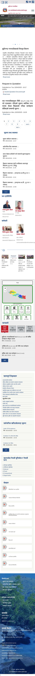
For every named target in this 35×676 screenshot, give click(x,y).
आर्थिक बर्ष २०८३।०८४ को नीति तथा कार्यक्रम (15, 346)
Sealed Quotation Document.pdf (14, 92)
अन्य (5, 360)
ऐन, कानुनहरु (13, 329)
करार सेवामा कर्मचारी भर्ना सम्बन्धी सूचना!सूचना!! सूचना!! (17, 16)
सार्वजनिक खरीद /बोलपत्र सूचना (11, 584)
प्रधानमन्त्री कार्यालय (7, 380)
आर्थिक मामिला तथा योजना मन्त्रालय (11, 411)
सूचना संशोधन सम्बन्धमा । (10, 139)
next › (27, 124)
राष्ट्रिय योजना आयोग (7, 386)
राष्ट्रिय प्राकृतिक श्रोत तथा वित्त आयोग (12, 384)
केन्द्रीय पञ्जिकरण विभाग (8, 388)
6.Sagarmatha (7, 475)
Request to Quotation (11, 84)
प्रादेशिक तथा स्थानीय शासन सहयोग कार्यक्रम (13, 392)
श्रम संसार (5, 396)
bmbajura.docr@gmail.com (8, 655)
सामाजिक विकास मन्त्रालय (8, 409)
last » (18, 127)
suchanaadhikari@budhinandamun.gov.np (12, 648)
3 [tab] (17, 44)
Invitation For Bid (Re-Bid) (10, 435)
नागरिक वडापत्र (7, 606)
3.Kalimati (5, 469)
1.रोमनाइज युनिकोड (7, 465)
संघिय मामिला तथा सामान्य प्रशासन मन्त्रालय (13, 382)
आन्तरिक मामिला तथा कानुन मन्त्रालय (11, 407)
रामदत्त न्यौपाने (21, 234)
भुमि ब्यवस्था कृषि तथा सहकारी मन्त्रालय (12, 416)
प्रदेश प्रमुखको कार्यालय (8, 401)
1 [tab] (13, 44)
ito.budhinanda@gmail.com (8, 653)
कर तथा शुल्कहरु (7, 590)
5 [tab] (21, 44)
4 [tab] (19, 44)
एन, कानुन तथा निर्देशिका (9, 587)
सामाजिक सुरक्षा (7, 603)
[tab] (17, 489)
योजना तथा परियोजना (29, 329)
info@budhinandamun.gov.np (9, 643)
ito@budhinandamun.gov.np (9, 645)
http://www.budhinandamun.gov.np (14, 658)
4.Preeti (5, 471)
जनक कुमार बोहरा (8, 210)
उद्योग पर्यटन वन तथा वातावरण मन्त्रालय (12, 413)
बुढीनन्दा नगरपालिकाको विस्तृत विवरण (15, 49)
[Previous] (2, 35)
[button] (17, 489)
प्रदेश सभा (5, 403)
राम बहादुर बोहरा (20, 211)
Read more (6, 77)
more (5, 192)
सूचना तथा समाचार (8, 581)
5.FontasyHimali (7, 473)
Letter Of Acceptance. (9, 428)
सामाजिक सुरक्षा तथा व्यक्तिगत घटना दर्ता (12, 390)
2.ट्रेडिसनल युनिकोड (7, 467)
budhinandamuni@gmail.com (9, 650)
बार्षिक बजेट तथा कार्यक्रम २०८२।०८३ (13, 353)
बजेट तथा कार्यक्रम (5, 329)
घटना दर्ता (5, 600)
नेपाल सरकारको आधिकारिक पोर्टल (10, 394)
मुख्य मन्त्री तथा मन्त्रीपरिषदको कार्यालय (12, 405)
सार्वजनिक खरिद (21, 329)
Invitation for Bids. (8, 443)
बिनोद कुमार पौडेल (8, 232)
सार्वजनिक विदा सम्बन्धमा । (10, 146)
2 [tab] (15, 44)
